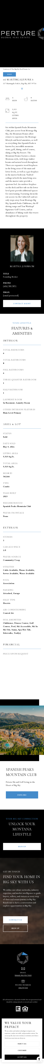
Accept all (22, 1057)
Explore (22, 795)
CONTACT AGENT (22, 303)
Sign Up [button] (22, 846)
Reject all (22, 1044)
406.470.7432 (23, 988)
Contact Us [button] (15, 920)
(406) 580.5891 (9, 286)
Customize (22, 1050)
